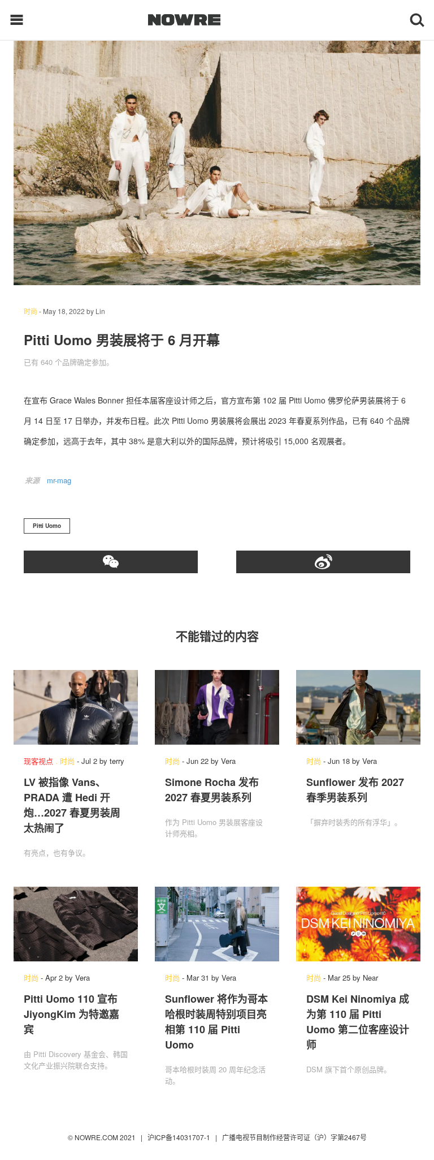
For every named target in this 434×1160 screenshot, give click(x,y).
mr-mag (59, 480)
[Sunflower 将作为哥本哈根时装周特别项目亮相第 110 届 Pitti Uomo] (217, 924)
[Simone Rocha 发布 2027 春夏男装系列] (217, 707)
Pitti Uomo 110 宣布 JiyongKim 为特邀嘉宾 (71, 1014)
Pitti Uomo (47, 526)
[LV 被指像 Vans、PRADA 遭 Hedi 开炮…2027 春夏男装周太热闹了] (76, 707)
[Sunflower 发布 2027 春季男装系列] (358, 707)
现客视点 (38, 760)
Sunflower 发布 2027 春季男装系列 (355, 790)
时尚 (30, 311)
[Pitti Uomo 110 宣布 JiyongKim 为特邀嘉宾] (76, 924)
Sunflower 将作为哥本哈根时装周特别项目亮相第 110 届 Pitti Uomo (216, 1021)
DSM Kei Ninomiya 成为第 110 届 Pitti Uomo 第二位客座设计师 (357, 1021)
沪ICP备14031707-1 (179, 1137)
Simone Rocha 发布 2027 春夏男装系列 (212, 790)
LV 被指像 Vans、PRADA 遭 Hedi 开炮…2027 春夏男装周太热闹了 (72, 805)
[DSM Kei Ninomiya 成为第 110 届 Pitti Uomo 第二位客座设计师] (358, 924)
